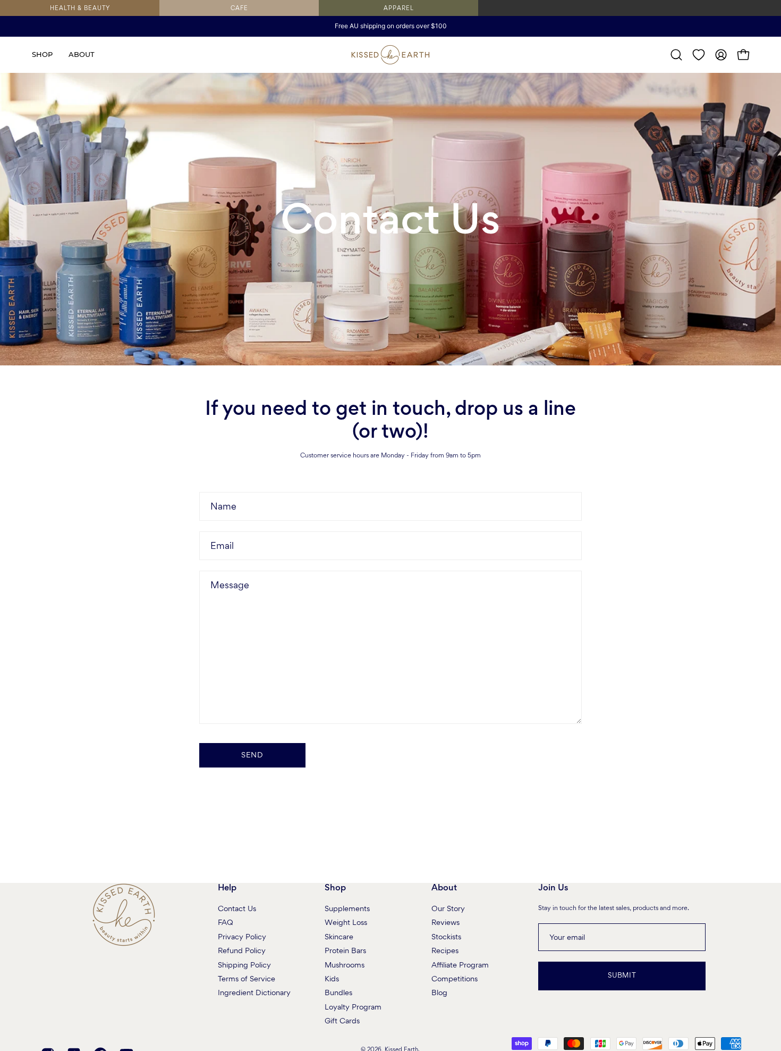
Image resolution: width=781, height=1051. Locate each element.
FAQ (225, 922)
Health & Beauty (80, 8)
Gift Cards (342, 1020)
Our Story (448, 908)
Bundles (338, 992)
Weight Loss (346, 922)
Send (252, 755)
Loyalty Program (353, 1006)
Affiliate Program (460, 964)
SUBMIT (622, 975)
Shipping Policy (244, 964)
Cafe (239, 8)
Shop (335, 888)
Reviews (445, 922)
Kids (332, 978)
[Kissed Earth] (390, 55)
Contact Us (237, 908)
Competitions (454, 978)
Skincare (339, 936)
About (444, 888)
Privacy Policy (242, 936)
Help (227, 888)
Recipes (445, 950)
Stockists (446, 936)
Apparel (399, 8)
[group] (390, 26)
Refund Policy (242, 950)
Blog (439, 992)
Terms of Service (246, 978)
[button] (82, 55)
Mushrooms (344, 964)
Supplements (347, 908)
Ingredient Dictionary (254, 992)
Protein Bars (345, 950)
